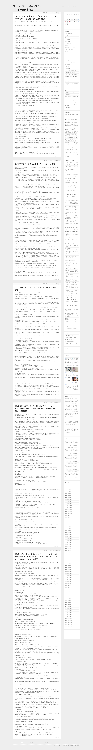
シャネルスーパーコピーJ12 (71, 178)
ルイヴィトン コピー (70, 291)
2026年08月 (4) (68, 484)
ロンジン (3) (67, 68)
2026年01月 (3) (68, 497)
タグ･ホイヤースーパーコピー (71, 224)
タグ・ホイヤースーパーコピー (71, 220)
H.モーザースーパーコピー (71, 122)
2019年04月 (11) (68, 620)
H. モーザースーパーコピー (71, 121)
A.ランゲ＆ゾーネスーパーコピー (71, 117)
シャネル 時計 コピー (69, 341)
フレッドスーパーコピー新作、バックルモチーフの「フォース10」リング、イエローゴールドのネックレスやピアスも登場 (71, 407)
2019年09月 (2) (68, 610)
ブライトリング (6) (69, 49)
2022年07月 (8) (68, 557)
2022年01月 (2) (68, 569)
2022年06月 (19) (68, 559)
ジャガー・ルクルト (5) (70, 62)
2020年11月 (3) (68, 583)
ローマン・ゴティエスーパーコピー (71, 308)
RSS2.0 (66, 636)
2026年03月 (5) (68, 495)
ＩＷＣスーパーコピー (70, 321)
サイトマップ (76, 6)
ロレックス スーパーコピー (70, 337)
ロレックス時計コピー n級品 (71, 303)
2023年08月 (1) (68, 544)
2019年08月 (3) (68, 612)
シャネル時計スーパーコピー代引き (71, 183)
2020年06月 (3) (68, 593)
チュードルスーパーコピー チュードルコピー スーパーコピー (71, 230)
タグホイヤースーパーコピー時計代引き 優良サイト (71, 218)
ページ (66, 326)
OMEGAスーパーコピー (70, 129)
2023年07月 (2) (68, 546)
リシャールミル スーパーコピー (71, 283)
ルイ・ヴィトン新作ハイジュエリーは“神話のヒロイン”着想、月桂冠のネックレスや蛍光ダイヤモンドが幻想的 (71, 430)
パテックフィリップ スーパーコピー (71, 241)
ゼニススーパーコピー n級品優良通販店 (71, 213)
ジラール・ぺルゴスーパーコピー (71, 192)
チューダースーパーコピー (71, 227)
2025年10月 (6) (68, 503)
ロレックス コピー (69, 295)
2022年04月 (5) (68, 563)
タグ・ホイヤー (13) (69, 58)
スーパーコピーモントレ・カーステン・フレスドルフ (71, 198)
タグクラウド (68, 112)
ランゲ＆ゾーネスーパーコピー (71, 280)
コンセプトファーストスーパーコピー (71, 175)
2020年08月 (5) (68, 589)
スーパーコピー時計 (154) (70, 70)
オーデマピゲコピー (69, 156)
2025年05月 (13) (68, 513)
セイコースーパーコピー (71, 207)
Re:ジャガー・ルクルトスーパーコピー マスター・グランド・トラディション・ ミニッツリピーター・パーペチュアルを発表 (71, 443)
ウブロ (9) (67, 37)
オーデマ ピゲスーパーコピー (71, 154)
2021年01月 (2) (68, 579)
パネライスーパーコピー (71, 249)
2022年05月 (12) (68, 561)
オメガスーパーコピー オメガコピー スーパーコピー (71, 147)
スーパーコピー (70, 194)
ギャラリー (62, 6)
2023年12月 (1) (68, 538)
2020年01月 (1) (68, 602)
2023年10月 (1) (68, 540)
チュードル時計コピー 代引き (71, 231)
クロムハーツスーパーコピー (71, 167)
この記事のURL (56, 156)
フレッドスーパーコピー (70, 256)
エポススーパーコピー (70, 139)
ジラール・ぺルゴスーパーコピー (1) (71, 77)
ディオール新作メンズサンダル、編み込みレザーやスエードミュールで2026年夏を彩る (71, 415)
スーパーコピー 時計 (69, 335)
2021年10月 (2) (68, 575)
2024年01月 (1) (68, 536)
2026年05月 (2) (68, 491)
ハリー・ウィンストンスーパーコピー (71, 235)
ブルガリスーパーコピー (71, 265)
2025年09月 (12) (68, 505)
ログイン (69, 6)
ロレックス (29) (68, 33)
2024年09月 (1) (68, 528)
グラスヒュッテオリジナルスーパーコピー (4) (71, 97)
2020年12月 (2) (68, 581)
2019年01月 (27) (68, 626)
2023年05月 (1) (68, 548)
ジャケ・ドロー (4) (69, 86)
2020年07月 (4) (68, 591)
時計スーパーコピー (69, 318)
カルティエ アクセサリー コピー (71, 343)
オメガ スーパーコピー (69, 339)
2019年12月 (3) (68, 604)
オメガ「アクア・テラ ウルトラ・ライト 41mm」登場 (35, 164)
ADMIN (66, 350)
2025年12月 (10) (68, 499)
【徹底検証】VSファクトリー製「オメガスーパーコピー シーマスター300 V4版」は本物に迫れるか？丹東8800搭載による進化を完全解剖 (37, 408)
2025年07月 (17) (68, 509)
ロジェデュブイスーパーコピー (71, 294)
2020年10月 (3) (68, 585)
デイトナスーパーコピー (70, 233)
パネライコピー (68, 248)
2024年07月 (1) (68, 530)
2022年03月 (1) (68, 565)
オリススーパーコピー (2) (70, 72)
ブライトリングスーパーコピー (71, 258)
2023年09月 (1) (68, 542)
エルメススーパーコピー (70, 140)
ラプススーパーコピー (70, 279)
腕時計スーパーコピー (70, 319)
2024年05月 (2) (68, 534)
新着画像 (67, 355)
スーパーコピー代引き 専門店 (71, 200)
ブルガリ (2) (67, 53)
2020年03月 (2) (68, 600)
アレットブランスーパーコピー (71, 135)
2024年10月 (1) (68, 526)
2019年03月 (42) (68, 622)
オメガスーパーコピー (71, 144)
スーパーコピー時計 (54, 12)
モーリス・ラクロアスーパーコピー (71, 275)
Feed (66, 631)
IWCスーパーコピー (70, 124)
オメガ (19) (67, 35)
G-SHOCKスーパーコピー (71, 119)
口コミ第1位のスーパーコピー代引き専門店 (71, 316)
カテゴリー (67, 31)
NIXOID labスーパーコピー (71, 128)
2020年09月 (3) (68, 587)
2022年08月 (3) (68, 554)
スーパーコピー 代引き (70, 196)
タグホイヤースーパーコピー (71, 216)
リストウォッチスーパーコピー (71, 290)
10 (34, 742)
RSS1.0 (66, 634)
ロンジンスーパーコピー (71, 305)
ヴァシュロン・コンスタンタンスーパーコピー (71, 310)
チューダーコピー (69, 226)
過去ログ (67, 482)
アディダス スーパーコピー (71, 132)
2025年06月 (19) (68, 511)
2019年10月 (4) (68, 608)
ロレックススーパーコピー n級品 (71, 302)
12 (39, 742)
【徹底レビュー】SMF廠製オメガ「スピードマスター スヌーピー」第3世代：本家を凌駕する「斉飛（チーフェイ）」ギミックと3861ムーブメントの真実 (37, 556)
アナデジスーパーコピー (70, 134)
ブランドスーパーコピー (70, 260)
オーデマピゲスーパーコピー (71, 158)
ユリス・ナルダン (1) (69, 100)
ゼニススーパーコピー (71, 210)
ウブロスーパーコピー (71, 137)
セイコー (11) (68, 43)
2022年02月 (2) (68, 567)
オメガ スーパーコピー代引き (71, 142)
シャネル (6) (67, 41)
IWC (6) (66, 51)
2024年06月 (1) (68, 532)
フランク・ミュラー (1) (70, 47)
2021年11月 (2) (68, 573)
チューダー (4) (68, 66)
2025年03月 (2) (68, 517)
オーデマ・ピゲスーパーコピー (71, 163)
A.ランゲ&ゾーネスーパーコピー (71, 115)
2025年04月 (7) (68, 515)
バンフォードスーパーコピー (71, 239)
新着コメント (68, 439)
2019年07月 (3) (68, 614)
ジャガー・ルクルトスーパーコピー (71, 185)
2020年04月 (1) (68, 598)
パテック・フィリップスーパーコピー (71, 246)
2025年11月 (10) (68, 501)
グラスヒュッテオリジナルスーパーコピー (71, 170)
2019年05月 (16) (68, 618)
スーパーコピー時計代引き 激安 (71, 204)
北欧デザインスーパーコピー (71, 311)
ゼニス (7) (67, 60)
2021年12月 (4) (68, 571)
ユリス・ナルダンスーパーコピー (71, 277)
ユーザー (67, 348)
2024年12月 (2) (68, 522)
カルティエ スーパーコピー (71, 164)
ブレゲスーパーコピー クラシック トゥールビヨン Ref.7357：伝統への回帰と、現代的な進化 (71, 400)
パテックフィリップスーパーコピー (71, 244)
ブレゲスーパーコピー (70, 267)
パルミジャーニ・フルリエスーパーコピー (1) (71, 105)
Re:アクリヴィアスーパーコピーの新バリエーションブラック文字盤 (71, 475)
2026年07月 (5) (68, 487)
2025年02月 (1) (68, 520)
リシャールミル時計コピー (71, 284)
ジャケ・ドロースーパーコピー (71, 188)
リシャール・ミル (69, 286)
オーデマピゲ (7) (68, 64)
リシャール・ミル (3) (69, 92)
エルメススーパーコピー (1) (70, 102)
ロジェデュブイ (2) (69, 94)
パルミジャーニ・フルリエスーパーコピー (71, 252)
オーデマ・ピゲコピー (70, 160)
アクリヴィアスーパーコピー (71, 131)
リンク (66, 333)
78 (45, 742)
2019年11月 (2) (68, 606)
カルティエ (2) (68, 55)
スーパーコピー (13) (69, 107)
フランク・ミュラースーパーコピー (71, 254)
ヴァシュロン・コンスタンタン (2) (71, 89)
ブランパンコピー (69, 262)
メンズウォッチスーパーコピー (71, 270)
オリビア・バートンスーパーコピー (71, 153)
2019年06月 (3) (68, 616)
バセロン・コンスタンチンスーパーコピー (71, 237)
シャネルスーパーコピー (71, 177)
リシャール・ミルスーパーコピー (71, 288)
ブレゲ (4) (67, 45)
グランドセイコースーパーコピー (71, 172)
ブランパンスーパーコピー (71, 263)
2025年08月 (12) (68, 507)
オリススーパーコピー (70, 150)
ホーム (56, 6)
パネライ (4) (67, 39)
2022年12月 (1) (68, 552)
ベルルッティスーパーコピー (71, 268)
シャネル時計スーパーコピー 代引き (71, 180)
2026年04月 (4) (68, 493)
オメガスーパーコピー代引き (71, 149)
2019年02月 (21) (68, 624)
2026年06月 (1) (68, 489)
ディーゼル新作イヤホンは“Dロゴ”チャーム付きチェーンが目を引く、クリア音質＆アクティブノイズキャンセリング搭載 (71, 422)
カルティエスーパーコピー (71, 166)
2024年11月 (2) (68, 524)
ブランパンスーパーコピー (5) (71, 74)
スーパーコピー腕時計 (70, 206)
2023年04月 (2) (68, 550)
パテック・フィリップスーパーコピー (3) (71, 84)
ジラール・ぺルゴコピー (70, 190)
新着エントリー (68, 396)
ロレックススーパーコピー (36, 24)
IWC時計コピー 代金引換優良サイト (71, 126)
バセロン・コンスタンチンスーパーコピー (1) (71, 80)
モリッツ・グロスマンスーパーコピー (71, 272)
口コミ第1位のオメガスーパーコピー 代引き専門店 (71, 314)
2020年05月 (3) (68, 596)
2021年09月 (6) (68, 577)
